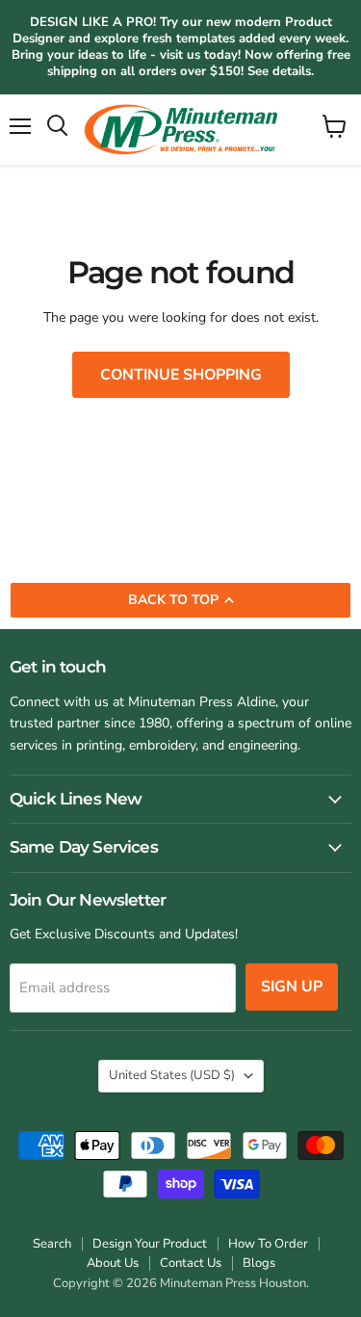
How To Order (268, 1243)
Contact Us (190, 1263)
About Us (113, 1263)
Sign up (291, 986)
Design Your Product (149, 1243)
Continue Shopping (181, 374)
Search (52, 1243)
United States (172, 1075)
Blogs (259, 1263)
